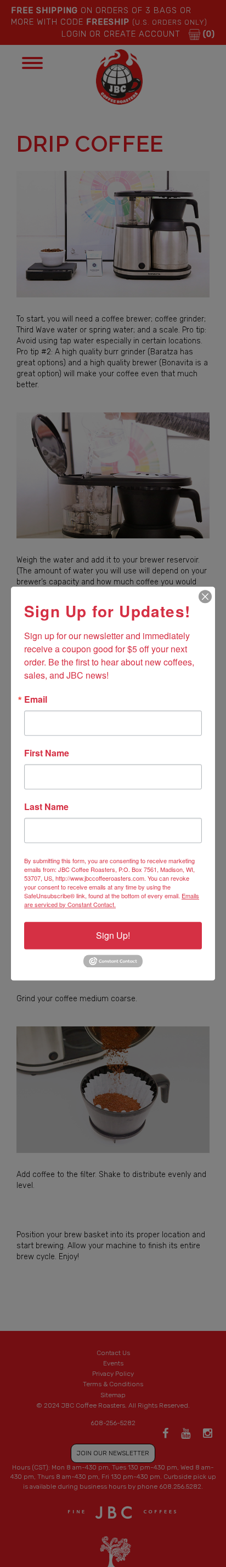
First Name (46, 753)
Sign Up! (113, 935)
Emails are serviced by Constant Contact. (111, 900)
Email (35, 699)
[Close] (205, 596)
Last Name (46, 806)
